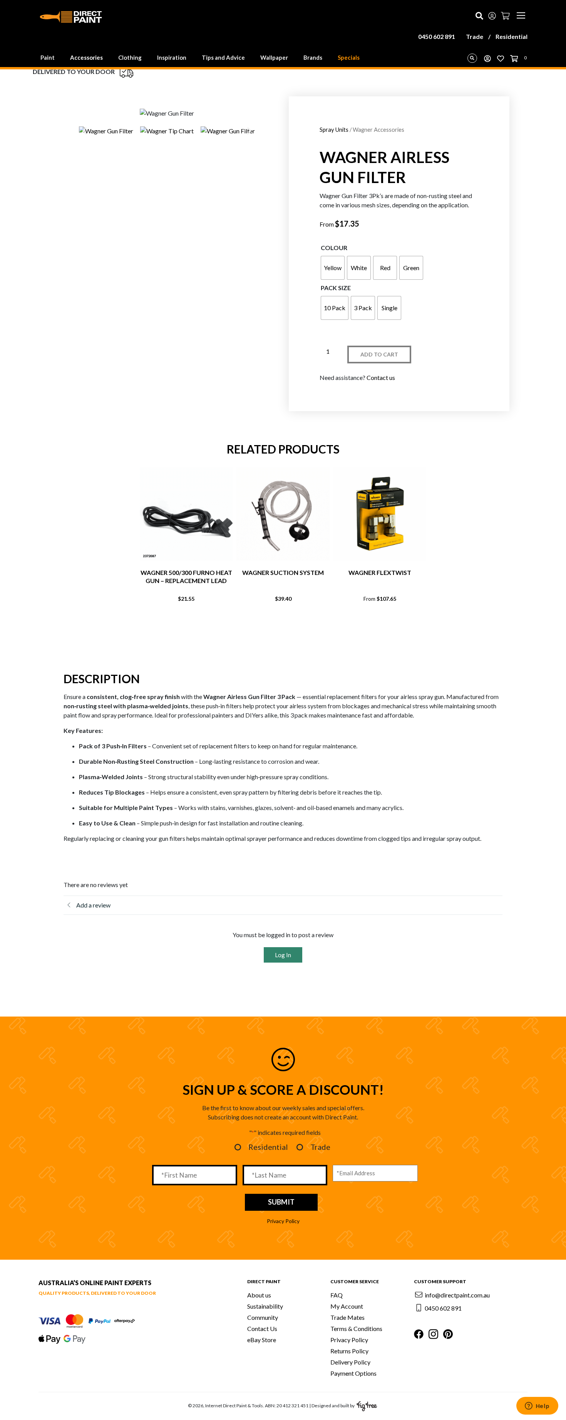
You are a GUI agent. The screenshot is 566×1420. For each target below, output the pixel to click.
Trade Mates (347, 1317)
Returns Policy (349, 1350)
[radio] (332, 267)
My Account (346, 1306)
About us (259, 1295)
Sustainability (265, 1306)
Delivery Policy (350, 1362)
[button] (84, 131)
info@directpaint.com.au (457, 1295)
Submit (281, 1202)
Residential (511, 36)
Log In (283, 954)
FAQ (336, 1295)
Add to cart (379, 354)
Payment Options (353, 1373)
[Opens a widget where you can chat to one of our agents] (537, 1406)
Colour (334, 247)
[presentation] (267, 624)
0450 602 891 (436, 36)
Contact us (381, 377)
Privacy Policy (283, 1221)
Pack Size (336, 287)
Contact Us (262, 1328)
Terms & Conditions (356, 1328)
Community (262, 1317)
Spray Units (334, 129)
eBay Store (261, 1339)
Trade (474, 36)
